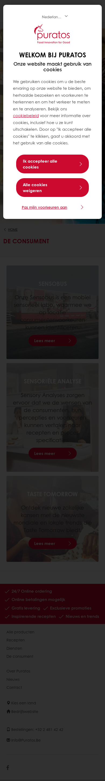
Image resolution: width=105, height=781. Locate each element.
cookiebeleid (26, 115)
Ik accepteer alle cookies (40, 164)
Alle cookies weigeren (35, 187)
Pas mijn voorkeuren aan (44, 207)
